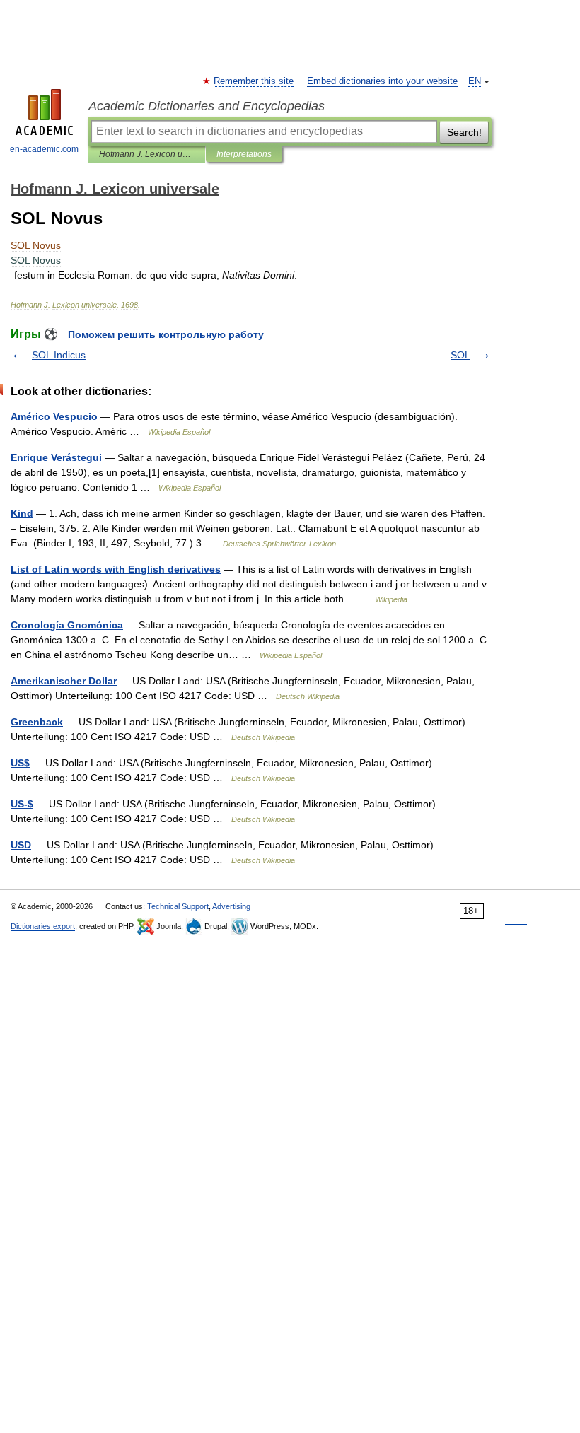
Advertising (231, 906)
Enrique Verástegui (56, 457)
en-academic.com (44, 149)
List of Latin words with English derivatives (116, 569)
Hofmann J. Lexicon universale (147, 154)
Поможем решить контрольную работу (166, 334)
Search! (464, 132)
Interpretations (244, 154)
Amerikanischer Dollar (64, 680)
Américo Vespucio (54, 416)
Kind (22, 513)
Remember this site (254, 81)
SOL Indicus (59, 355)
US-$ (22, 803)
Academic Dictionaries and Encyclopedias (206, 106)
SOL (460, 355)
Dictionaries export (43, 926)
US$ (20, 762)
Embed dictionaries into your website (382, 81)
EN (474, 81)
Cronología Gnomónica (67, 625)
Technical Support (178, 906)
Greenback (37, 721)
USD (21, 844)
